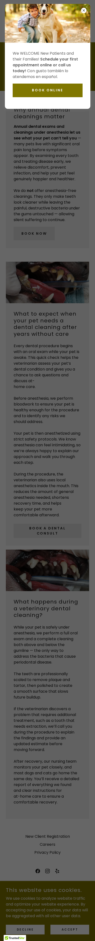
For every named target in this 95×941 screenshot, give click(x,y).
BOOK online (47, 90)
